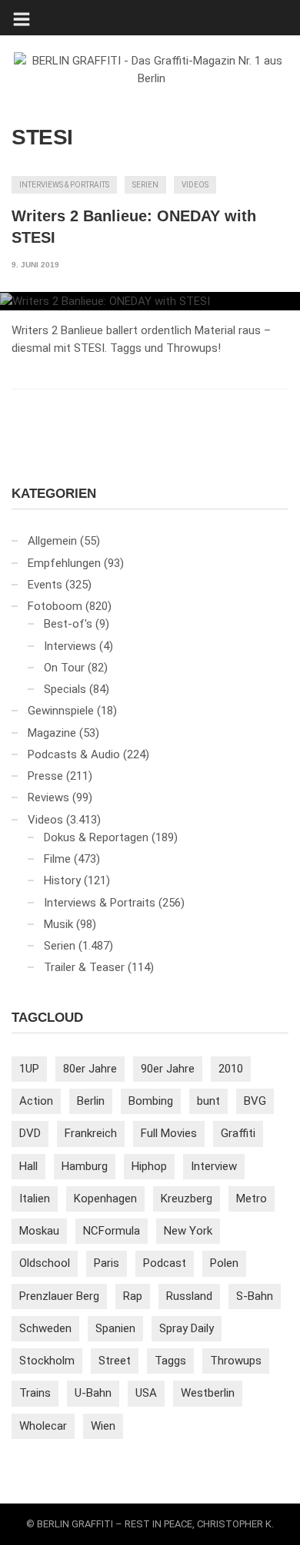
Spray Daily (186, 1328)
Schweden (45, 1328)
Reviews (48, 797)
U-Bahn (93, 1393)
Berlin (91, 1101)
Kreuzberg (186, 1198)
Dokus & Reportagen (96, 837)
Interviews (70, 646)
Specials (65, 689)
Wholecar (43, 1426)
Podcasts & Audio (74, 754)
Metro (251, 1198)
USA (146, 1393)
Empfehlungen (64, 563)
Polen (224, 1263)
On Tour (64, 668)
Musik (58, 924)
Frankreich (91, 1133)
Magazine (52, 733)
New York (188, 1231)
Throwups (236, 1361)
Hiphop (149, 1166)
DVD (30, 1133)
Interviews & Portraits (64, 185)
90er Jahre (168, 1069)
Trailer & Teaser (84, 967)
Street (114, 1361)
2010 (230, 1069)
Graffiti (238, 1133)
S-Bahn (254, 1296)
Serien (145, 185)
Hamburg (85, 1166)
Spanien (115, 1328)
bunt (208, 1101)
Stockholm (47, 1361)
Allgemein (52, 541)
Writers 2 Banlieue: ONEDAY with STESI (134, 226)
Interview (214, 1166)
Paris (106, 1263)
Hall (28, 1166)
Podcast (164, 1263)
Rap (132, 1296)
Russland (189, 1296)
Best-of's (68, 624)
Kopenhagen (105, 1198)
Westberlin (208, 1393)
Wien (103, 1426)
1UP (29, 1069)
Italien (34, 1198)
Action (36, 1101)
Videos (195, 185)
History (62, 880)
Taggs (170, 1361)
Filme (57, 859)
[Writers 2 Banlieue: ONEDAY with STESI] (150, 301)
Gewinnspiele (61, 711)
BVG (255, 1101)
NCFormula (111, 1231)
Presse (45, 776)
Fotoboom (55, 606)
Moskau (39, 1231)
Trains (35, 1393)
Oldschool (44, 1263)
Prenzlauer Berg (59, 1296)
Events (45, 585)
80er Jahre (90, 1069)
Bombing (150, 1101)
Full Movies (169, 1133)
